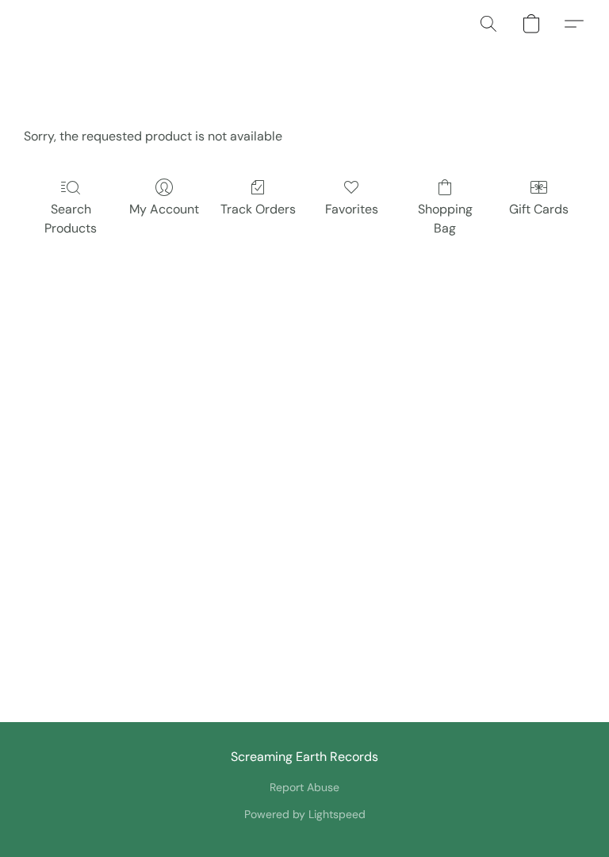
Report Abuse (304, 787)
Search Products (70, 218)
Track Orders (258, 209)
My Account (164, 209)
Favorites (351, 209)
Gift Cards (539, 209)
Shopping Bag (445, 218)
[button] (488, 23)
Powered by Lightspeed (305, 814)
